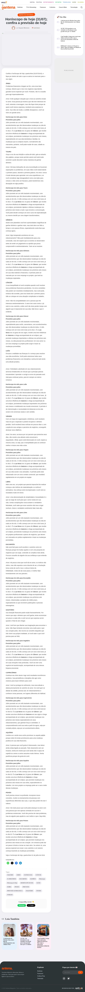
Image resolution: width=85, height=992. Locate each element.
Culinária (81, 2)
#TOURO (38, 890)
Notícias (20, 7)
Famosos (43, 7)
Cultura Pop (41, 976)
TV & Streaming (31, 7)
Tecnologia (67, 2)
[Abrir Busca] (81, 7)
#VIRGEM (9, 894)
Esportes (58, 2)
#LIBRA (9, 887)
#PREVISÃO (26, 887)
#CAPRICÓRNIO (11, 879)
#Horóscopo (42, 879)
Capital (32, 2)
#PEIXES (17, 887)
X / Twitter (31, 905)
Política (39, 2)
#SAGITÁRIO (29, 890)
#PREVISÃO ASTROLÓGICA (14, 890)
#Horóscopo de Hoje (12, 883)
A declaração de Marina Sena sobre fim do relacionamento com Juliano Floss (70, 22)
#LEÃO (38, 883)
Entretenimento (48, 2)
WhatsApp (21, 905)
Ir (80, 972)
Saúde (74, 2)
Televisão (40, 978)
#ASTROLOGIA (28, 875)
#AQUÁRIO (10, 875)
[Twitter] (68, 978)
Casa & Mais (63, 7)
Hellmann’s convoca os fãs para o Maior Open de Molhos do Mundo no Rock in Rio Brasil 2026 (71, 47)
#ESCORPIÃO (23, 879)
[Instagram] (64, 978)
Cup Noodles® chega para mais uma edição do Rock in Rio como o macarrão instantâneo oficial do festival (71, 39)
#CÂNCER (38, 875)
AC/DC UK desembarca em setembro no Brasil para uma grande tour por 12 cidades (69, 30)
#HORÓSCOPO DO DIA (27, 883)
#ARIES (19, 875)
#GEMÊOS (33, 879)
